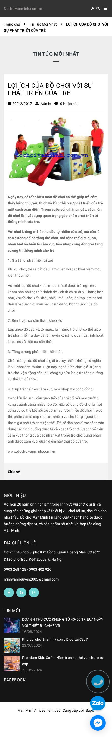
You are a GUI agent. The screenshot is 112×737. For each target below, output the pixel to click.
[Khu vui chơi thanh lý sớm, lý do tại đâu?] (12, 645)
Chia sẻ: (14, 472)
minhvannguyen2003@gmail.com (31, 579)
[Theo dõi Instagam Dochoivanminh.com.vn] (34, 592)
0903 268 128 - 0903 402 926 (27, 569)
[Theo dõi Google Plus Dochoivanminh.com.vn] (21, 592)
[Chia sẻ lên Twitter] (35, 472)
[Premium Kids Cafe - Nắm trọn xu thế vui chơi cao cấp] (12, 663)
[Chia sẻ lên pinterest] (43, 472)
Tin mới (12, 610)
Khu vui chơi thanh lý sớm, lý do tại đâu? (55, 639)
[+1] (51, 472)
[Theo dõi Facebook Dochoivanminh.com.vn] (9, 592)
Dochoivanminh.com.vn (23, 9)
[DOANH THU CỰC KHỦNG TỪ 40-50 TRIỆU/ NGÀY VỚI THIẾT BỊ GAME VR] (12, 625)
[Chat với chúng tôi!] (98, 723)
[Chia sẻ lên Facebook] (26, 472)
